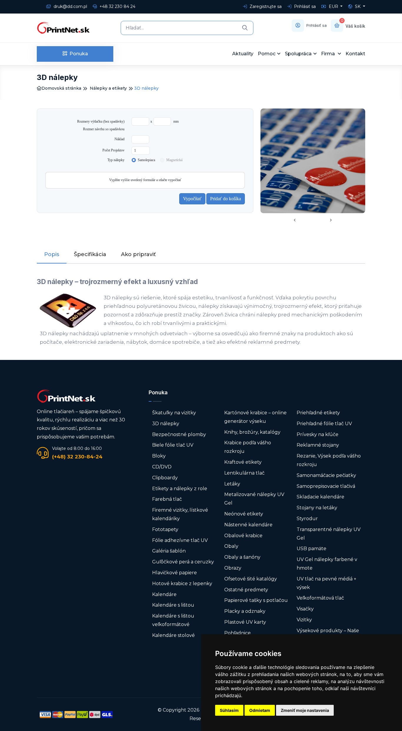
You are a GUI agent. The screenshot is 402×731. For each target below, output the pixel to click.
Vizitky (304, 619)
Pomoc (266, 53)
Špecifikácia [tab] (90, 254)
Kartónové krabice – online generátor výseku (255, 417)
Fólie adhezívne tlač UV (180, 540)
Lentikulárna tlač (244, 473)
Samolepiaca (146, 160)
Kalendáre (164, 594)
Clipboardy (165, 477)
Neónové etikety (243, 514)
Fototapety (165, 529)
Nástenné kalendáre (248, 525)
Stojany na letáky (317, 507)
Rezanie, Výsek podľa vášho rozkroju (329, 460)
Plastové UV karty (245, 622)
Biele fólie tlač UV (172, 445)
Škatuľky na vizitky (174, 412)
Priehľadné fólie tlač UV (324, 423)
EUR (333, 6)
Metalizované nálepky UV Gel (254, 499)
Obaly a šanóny (242, 557)
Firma (328, 53)
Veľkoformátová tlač (320, 598)
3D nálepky (165, 423)
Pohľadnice (237, 633)
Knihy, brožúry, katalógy (252, 432)
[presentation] (295, 220)
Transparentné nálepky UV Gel (329, 534)
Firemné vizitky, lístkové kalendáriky (180, 514)
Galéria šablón (169, 551)
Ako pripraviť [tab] (138, 254)
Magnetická (174, 160)
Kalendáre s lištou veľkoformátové (173, 620)
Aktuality (242, 53)
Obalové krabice (243, 535)
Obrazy (232, 568)
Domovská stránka (61, 88)
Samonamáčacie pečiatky (326, 475)
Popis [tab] (51, 254)
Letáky (232, 484)
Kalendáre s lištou (173, 605)
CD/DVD (162, 467)
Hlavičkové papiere (174, 572)
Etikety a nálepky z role (179, 488)
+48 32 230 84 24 (116, 6)
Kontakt (355, 53)
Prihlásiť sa (304, 6)
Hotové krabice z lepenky (182, 583)
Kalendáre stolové (173, 635)
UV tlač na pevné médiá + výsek (326, 583)
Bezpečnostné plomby (179, 434)
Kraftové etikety (243, 462)
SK (358, 6)
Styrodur (307, 518)
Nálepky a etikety (108, 88)
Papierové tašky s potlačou (256, 600)
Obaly (231, 546)
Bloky (159, 456)
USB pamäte (311, 548)
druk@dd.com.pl (69, 6)
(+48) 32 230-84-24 (77, 457)
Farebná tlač (167, 499)
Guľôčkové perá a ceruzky (183, 562)
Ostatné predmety (246, 590)
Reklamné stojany (318, 445)
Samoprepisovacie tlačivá (326, 486)
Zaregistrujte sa (265, 6)
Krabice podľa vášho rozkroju (247, 447)
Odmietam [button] (259, 710)
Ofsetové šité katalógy (251, 579)
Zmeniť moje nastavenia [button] (305, 710)
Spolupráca (298, 53)
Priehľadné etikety (318, 412)
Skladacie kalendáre (320, 497)
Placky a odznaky (244, 611)
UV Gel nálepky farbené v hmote (327, 564)
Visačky (305, 609)
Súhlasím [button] (229, 710)
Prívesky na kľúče (317, 434)
